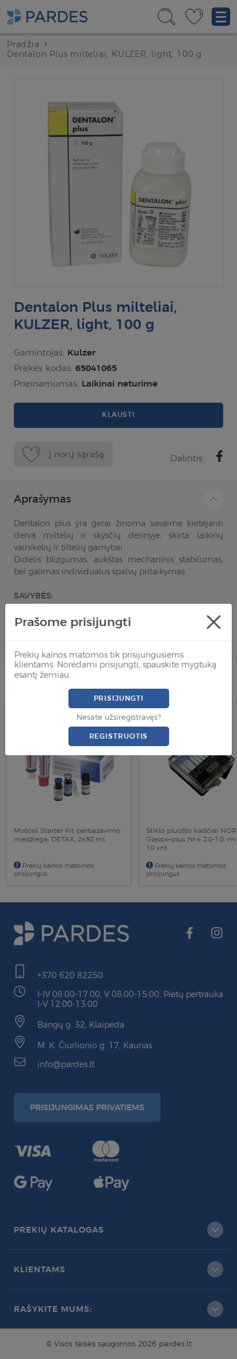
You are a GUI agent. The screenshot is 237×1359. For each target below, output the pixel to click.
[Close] (213, 622)
